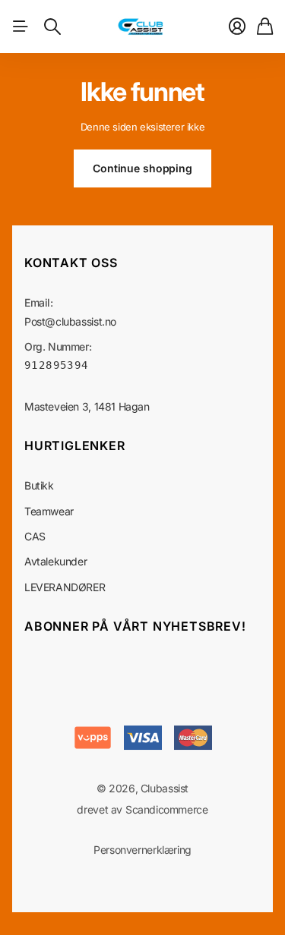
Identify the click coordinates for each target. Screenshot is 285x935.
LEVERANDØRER (64, 587)
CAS (35, 536)
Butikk (39, 485)
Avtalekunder (55, 561)
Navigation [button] (20, 26)
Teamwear (49, 511)
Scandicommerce (166, 809)
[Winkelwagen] (265, 26)
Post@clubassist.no (70, 321)
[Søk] (52, 26)
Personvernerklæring (142, 849)
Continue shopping (142, 168)
